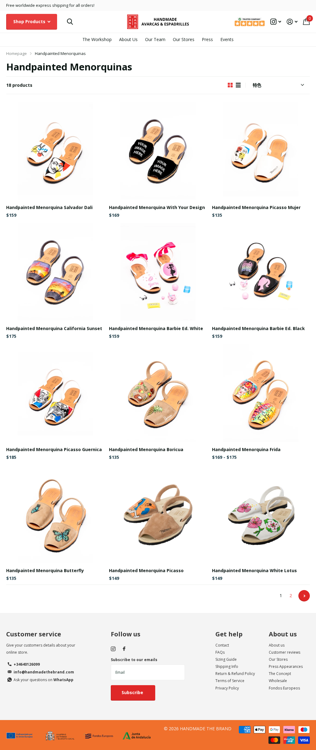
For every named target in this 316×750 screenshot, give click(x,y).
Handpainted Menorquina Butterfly (45, 570)
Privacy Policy (227, 688)
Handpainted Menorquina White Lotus (254, 570)
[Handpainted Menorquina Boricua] (158, 393)
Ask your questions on (43, 679)
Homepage (16, 53)
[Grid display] (230, 85)
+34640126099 (27, 664)
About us (283, 634)
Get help (229, 634)
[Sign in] (292, 22)
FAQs (220, 652)
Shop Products (30, 21)
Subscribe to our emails (134, 659)
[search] (70, 22)
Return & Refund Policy (235, 673)
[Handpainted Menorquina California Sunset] (55, 272)
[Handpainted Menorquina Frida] (261, 393)
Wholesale (278, 680)
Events (227, 39)
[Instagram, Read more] (275, 22)
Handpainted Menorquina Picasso (146, 570)
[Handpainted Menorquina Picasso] (158, 514)
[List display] (238, 85)
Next (304, 595)
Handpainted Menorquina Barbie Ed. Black (258, 328)
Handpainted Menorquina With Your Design (157, 207)
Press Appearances (286, 666)
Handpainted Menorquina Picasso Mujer (256, 207)
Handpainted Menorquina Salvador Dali (49, 207)
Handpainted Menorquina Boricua (146, 449)
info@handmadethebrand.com (44, 672)
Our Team (155, 39)
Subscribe (133, 692)
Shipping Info (226, 666)
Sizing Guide (226, 659)
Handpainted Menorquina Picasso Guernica (54, 449)
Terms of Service (229, 680)
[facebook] (124, 649)
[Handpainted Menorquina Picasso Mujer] (261, 151)
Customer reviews (284, 652)
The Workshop (97, 39)
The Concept (280, 673)
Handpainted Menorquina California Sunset (54, 328)
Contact (222, 645)
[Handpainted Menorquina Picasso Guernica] (55, 393)
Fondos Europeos (284, 688)
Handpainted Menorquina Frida (246, 449)
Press (207, 39)
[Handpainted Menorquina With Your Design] (158, 151)
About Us (128, 39)
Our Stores (183, 39)
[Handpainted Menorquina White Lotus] (261, 514)
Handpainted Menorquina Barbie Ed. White (156, 328)
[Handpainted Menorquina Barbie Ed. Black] (261, 272)
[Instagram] (113, 649)
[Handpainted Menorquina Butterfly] (55, 514)
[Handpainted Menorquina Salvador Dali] (55, 151)
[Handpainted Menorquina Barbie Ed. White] (158, 272)
